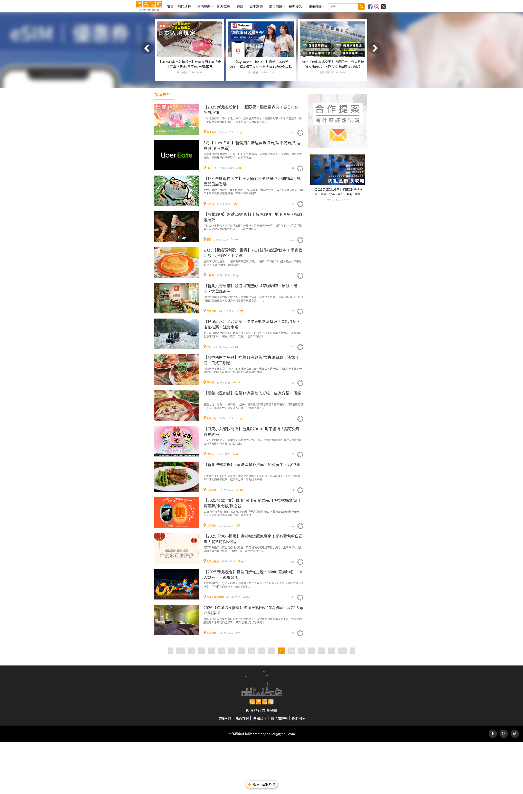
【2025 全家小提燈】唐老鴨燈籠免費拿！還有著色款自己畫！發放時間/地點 (253, 538)
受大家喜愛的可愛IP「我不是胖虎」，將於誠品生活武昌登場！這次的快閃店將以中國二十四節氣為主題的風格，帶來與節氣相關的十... (253, 191)
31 (191, 651)
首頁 (170, 6)
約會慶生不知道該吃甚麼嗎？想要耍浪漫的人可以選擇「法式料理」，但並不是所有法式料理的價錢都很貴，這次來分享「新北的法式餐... (253, 477)
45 (331, 651)
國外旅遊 (224, 6)
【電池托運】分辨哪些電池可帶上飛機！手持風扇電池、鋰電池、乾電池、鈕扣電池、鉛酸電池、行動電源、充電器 (333, 66)
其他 (330, 200)
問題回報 (259, 718)
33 (211, 651)
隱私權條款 (279, 718)
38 (261, 651)
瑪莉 (238, 525)
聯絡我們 (224, 718)
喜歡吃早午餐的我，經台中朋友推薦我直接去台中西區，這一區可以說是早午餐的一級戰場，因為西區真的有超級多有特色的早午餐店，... (252, 370)
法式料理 (211, 489)
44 (321, 651)
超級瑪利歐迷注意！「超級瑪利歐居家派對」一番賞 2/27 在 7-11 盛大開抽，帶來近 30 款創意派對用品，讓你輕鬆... (252, 262)
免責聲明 (242, 718)
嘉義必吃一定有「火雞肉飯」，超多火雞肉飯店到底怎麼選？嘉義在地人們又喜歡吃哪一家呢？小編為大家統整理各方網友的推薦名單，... (253, 405)
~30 (180, 651)
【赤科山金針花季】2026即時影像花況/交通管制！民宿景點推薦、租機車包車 (261, 64)
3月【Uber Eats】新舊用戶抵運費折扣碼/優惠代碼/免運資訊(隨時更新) (251, 145)
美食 (240, 6)
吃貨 (235, 453)
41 (291, 651)
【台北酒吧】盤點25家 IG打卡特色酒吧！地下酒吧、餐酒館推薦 (252, 216)
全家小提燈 (213, 561)
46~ (342, 651)
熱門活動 (185, 6)
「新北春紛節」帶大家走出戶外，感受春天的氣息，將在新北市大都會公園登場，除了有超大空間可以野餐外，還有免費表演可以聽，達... (252, 119)
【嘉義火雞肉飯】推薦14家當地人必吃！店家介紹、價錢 (252, 393)
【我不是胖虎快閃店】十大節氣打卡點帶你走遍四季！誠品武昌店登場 (252, 181)
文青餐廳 (211, 311)
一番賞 (210, 275)
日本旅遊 (257, 6)
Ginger (239, 132)
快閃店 (210, 203)
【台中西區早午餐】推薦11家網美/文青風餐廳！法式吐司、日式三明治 (251, 359)
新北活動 (211, 132)
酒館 (209, 239)
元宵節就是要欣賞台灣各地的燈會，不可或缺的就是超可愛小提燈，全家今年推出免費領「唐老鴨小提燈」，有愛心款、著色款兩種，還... (252, 548)
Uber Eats (212, 168)
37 (251, 651)
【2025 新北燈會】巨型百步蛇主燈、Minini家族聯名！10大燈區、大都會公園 (252, 574)
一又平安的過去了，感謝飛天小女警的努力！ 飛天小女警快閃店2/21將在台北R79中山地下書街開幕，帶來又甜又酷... (252, 441)
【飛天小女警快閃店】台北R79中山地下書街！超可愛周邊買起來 (251, 431)
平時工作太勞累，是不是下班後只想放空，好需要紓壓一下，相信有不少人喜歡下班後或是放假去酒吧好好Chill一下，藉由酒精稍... (252, 227)
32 (201, 651)
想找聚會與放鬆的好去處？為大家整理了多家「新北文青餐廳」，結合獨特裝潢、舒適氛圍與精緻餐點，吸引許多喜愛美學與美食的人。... (253, 298)
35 (231, 651)
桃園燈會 (211, 525)
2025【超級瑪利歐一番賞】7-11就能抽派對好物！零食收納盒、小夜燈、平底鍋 (252, 252)
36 (241, 651)
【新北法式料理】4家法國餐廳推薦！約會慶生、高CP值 (251, 464)
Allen (239, 167)
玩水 (209, 346)
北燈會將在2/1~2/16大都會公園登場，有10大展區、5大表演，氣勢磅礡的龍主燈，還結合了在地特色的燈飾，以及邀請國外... (253, 584)
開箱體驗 (315, 6)
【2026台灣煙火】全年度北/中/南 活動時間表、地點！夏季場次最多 (189, 64)
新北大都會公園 (215, 597)
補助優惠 (296, 6)
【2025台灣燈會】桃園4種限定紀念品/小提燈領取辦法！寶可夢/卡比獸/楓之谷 (252, 502)
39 (271, 651)
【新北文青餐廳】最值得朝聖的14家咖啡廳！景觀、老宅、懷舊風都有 (250, 288)
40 (281, 651)
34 (221, 651)
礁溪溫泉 (211, 632)
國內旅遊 (204, 6)
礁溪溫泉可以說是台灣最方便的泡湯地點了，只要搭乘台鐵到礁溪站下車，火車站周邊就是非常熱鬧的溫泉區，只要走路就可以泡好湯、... (252, 620)
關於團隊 (298, 718)
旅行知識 (276, 6)
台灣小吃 (211, 418)
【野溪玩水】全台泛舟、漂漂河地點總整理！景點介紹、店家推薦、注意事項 (252, 324)
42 (301, 651)
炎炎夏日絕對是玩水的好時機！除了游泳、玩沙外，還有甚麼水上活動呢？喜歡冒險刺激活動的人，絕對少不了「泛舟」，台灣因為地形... (252, 334)
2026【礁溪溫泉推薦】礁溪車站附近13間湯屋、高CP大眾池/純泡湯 (253, 610)
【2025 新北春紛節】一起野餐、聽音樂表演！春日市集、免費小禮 (253, 109)
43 (311, 651)
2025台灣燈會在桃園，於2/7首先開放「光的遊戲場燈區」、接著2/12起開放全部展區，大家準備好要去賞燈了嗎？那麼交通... (251, 513)
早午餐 (210, 382)
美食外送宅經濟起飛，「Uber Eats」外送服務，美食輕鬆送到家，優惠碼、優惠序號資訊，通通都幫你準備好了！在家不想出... (252, 155)
